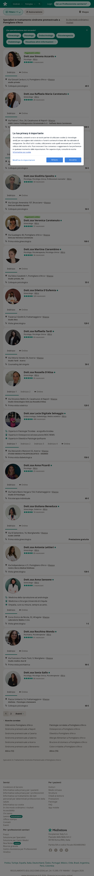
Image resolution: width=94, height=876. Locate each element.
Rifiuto (55, 160)
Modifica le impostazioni (24, 160)
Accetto (73, 160)
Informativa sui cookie (22, 152)
